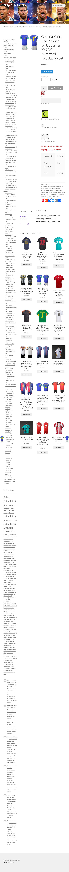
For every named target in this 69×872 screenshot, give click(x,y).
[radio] (43, 79)
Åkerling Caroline (11, 680)
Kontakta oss (7, 20)
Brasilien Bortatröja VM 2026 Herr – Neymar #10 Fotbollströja (11, 772)
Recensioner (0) (24, 224)
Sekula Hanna (11, 766)
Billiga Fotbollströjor (15, 5)
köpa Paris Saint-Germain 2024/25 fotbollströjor (10, 586)
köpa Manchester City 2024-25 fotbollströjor (10, 572)
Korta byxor (49, 141)
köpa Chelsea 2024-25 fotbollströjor (10, 552)
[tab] (26, 211)
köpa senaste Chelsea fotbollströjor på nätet (10, 617)
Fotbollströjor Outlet (49, 196)
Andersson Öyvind (12, 737)
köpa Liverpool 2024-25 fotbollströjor (10, 568)
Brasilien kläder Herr (46, 190)
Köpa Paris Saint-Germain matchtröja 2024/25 (9, 590)
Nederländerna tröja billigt (9, 666)
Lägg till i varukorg (55, 88)
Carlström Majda (11, 795)
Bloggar (41, 14)
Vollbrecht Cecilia (12, 705)
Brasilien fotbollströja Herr (53, 188)
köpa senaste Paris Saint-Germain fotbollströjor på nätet (9, 647)
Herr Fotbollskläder (57, 186)
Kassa (17, 14)
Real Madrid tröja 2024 (10, 670)
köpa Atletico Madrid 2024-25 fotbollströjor (9, 543)
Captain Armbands (51, 119)
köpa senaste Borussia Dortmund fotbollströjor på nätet (10, 613)
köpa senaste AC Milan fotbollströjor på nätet (10, 599)
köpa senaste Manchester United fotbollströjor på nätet (10, 641)
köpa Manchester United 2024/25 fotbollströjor (10, 576)
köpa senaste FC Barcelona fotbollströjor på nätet (10, 621)
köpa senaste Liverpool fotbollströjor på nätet (10, 631)
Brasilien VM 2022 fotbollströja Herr (50, 192)
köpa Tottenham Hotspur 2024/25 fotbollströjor (10, 658)
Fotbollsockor (50, 127)
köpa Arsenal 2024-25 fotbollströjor (10, 539)
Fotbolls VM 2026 (19, 20)
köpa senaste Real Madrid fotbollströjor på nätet (10, 651)
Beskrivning (23, 211)
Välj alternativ (26, 264)
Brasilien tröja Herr (57, 190)
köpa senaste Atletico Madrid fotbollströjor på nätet (9, 609)
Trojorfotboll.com (9, 862)
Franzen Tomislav (12, 821)
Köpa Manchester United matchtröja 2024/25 (9, 582)
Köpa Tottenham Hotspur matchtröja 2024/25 (8, 662)
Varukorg (33, 14)
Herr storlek (44, 77)
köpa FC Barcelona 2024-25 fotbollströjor (9, 556)
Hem (5, 14)
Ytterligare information (23, 218)
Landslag (11, 26)
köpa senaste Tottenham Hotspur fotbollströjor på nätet (9, 654)
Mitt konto (25, 14)
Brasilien (17, 26)
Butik (10, 14)
